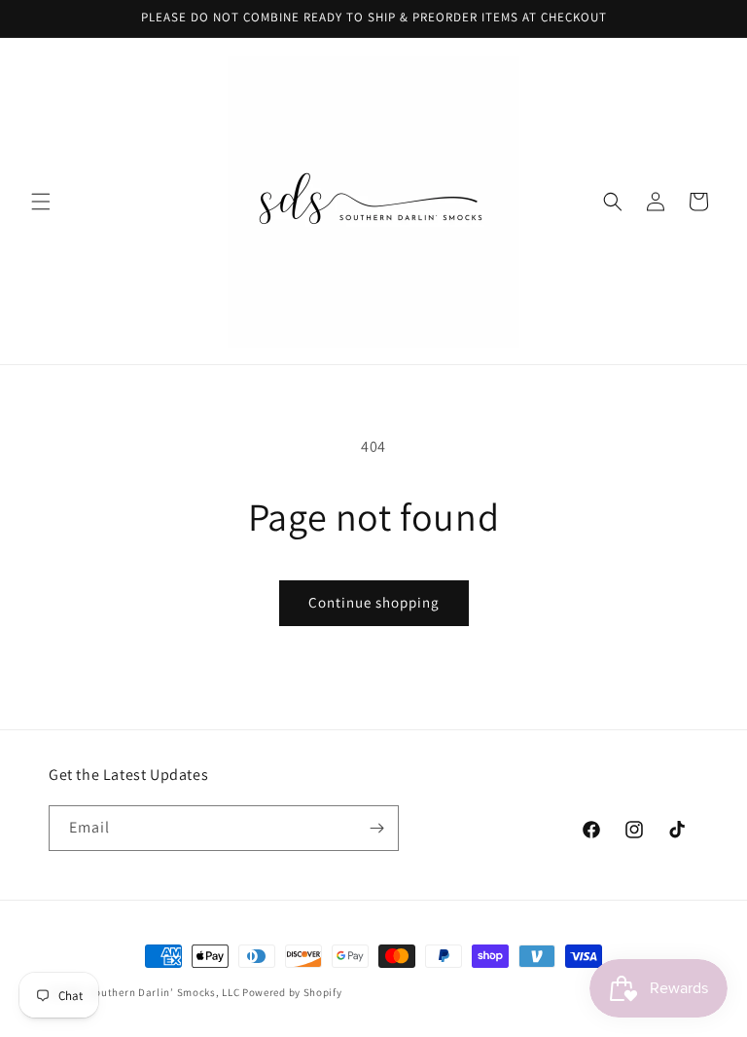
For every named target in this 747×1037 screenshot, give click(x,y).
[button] (40, 201)
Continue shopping (374, 602)
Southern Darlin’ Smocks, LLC (164, 992)
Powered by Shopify (292, 992)
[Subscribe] (376, 828)
